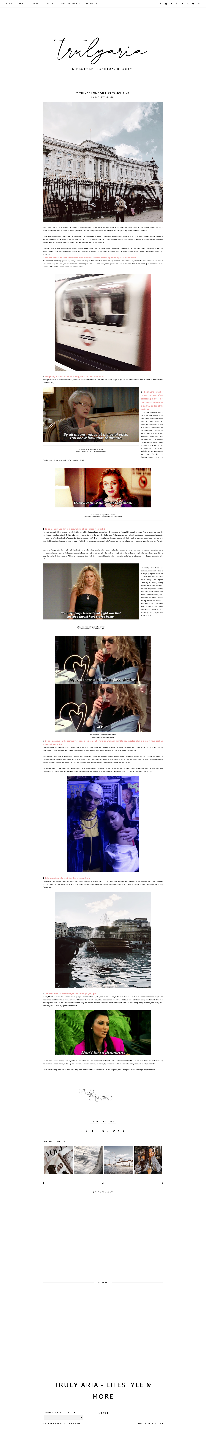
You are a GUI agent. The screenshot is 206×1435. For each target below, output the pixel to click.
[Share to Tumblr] (118, 1131)
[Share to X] (113, 1131)
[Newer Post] (43, 1183)
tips (103, 1121)
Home (9, 3)
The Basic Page (155, 1423)
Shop (35, 3)
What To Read (69, 3)
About (22, 3)
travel (112, 1121)
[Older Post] (162, 1183)
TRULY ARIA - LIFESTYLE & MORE (103, 1391)
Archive (90, 3)
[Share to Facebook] (91, 1131)
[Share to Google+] (123, 1131)
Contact (50, 3)
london (94, 1121)
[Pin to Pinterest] (102, 1131)
